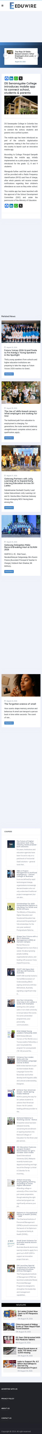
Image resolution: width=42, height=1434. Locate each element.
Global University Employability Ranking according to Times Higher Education (26, 1182)
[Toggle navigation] (2, 5)
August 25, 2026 (12, 542)
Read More (9, 374)
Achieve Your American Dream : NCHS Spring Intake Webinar (26, 1092)
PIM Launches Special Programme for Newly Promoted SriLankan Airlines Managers (26, 1268)
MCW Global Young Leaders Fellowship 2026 (27, 1032)
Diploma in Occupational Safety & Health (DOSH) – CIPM (27, 1214)
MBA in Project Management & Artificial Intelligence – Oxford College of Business (27, 873)
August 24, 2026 (12, 701)
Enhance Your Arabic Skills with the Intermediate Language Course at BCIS (27, 1060)
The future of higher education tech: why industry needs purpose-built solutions (27, 844)
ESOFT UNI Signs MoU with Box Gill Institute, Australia (26, 971)
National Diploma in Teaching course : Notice (27, 1119)
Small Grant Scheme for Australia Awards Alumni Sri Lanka (27, 1242)
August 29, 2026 (12, 347)
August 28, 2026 (12, 408)
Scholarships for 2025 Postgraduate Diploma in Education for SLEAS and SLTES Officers (27, 906)
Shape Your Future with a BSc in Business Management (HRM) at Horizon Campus (27, 939)
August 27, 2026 (12, 476)
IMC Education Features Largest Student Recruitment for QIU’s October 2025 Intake (26, 1150)
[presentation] (6, 55)
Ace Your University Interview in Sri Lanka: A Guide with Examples (27, 1002)
